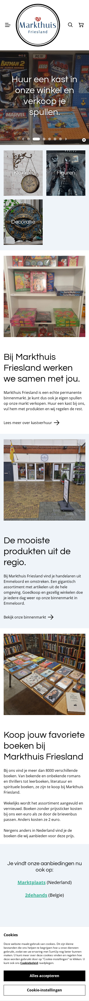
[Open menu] (7, 25)
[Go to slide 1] (28, 139)
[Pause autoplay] (84, 140)
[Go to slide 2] (36, 139)
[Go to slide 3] (44, 139)
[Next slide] (66, 139)
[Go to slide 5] (55, 139)
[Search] (70, 25)
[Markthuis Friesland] (38, 25)
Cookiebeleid (29, 963)
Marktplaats (32, 882)
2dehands (36, 895)
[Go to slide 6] (60, 139)
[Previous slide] (23, 139)
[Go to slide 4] (49, 139)
